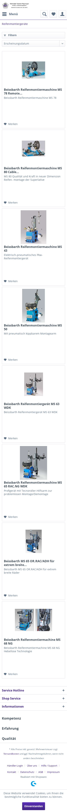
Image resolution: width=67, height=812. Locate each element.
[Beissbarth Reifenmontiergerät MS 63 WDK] (33, 384)
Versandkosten (11, 753)
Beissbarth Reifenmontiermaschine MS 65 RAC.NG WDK (33, 484)
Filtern (12, 35)
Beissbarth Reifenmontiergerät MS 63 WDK (31, 406)
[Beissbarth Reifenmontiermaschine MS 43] (33, 227)
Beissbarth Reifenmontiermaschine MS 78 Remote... (33, 91)
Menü (13, 14)
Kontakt (11, 772)
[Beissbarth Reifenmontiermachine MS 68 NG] (33, 620)
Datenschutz (27, 772)
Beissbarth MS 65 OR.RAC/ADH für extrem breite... (29, 563)
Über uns (32, 765)
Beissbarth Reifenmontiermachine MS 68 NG (32, 641)
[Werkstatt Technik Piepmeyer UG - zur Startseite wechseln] (15, 5)
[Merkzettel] (53, 14)
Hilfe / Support (49, 765)
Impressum (53, 772)
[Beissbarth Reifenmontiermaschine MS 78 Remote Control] (33, 70)
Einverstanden (33, 806)
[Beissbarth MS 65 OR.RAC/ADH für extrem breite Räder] (33, 541)
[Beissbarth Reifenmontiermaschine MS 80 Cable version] (33, 148)
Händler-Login (15, 765)
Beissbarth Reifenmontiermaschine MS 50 (33, 327)
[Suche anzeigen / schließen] (44, 14)
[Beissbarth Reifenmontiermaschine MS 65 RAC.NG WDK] (33, 463)
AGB (40, 772)
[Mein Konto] (62, 14)
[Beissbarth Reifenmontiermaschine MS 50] (33, 306)
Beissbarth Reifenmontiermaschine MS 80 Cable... (33, 170)
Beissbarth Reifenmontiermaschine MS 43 (33, 248)
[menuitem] (10, 14)
